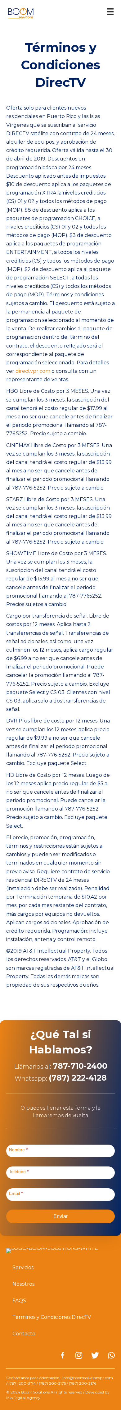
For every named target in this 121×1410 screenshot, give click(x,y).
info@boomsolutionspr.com (87, 1377)
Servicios (23, 1267)
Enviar (60, 1216)
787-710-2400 (80, 1066)
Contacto (23, 1334)
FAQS (19, 1301)
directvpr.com (33, 371)
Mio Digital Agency (23, 1397)
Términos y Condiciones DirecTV (51, 1317)
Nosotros (23, 1284)
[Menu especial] (110, 11)
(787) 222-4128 (78, 1077)
